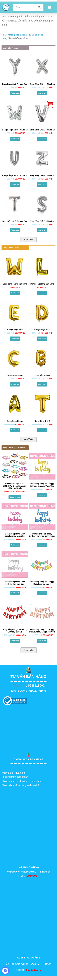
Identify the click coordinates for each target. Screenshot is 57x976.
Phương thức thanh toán (15, 777)
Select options (15, 497)
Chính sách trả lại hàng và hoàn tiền (21, 785)
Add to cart (15, 93)
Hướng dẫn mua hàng (14, 772)
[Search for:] (28, 7)
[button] (49, 7)
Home (4, 35)
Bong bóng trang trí (19, 35)
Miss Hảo (19, 685)
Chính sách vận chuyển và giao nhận (21, 781)
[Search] (39, 7)
